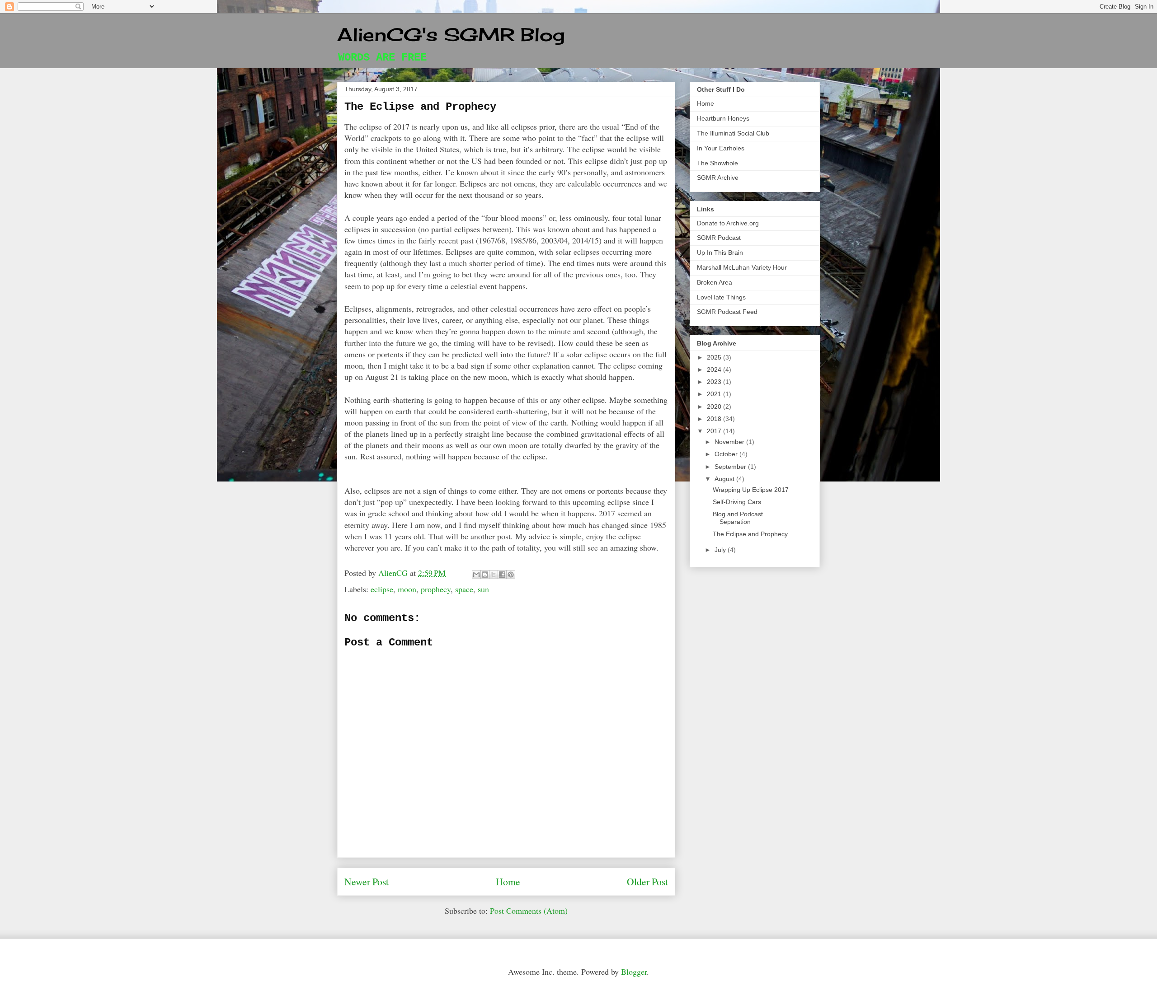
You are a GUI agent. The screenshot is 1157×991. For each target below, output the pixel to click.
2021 (715, 393)
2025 (715, 357)
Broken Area (714, 282)
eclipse (382, 589)
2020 (715, 406)
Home (508, 881)
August (725, 478)
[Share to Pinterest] (510, 574)
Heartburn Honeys (723, 118)
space (464, 589)
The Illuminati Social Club (733, 133)
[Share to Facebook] (502, 574)
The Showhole (717, 163)
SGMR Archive (717, 177)
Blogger (634, 971)
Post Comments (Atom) (529, 910)
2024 (715, 369)
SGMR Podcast (719, 237)
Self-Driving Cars (737, 501)
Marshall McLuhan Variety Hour (742, 267)
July (721, 549)
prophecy (436, 589)
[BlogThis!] (484, 574)
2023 (715, 381)
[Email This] (476, 574)
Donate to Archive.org (728, 223)
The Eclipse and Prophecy (750, 534)
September (731, 466)
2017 (715, 431)
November (730, 441)
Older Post (647, 881)
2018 (715, 418)
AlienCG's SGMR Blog (451, 34)
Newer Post (366, 881)
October (727, 454)
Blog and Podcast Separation (738, 517)
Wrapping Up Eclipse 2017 (751, 489)
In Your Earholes (720, 148)
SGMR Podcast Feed (727, 311)
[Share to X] (493, 574)
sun (483, 589)
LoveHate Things (721, 297)
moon (407, 589)
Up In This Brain (720, 252)
